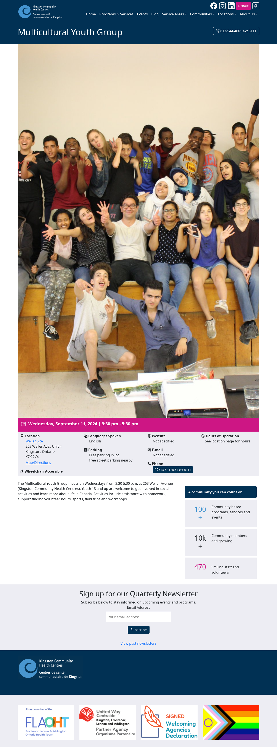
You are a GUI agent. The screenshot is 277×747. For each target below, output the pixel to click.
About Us (247, 14)
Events (142, 14)
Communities (201, 14)
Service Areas (173, 14)
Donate (243, 6)
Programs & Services (116, 14)
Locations (226, 14)
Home (91, 14)
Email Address (138, 607)
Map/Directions (38, 462)
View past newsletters (138, 643)
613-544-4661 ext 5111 (237, 31)
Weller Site (34, 441)
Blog (155, 14)
